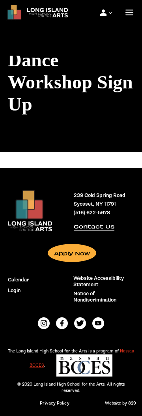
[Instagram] (44, 323)
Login (14, 290)
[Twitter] (80, 323)
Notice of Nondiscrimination (94, 296)
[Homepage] (36, 14)
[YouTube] (98, 323)
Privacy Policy (54, 403)
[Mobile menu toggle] (129, 13)
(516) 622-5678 (92, 212)
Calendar (18, 280)
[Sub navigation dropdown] (103, 12)
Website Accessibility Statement (98, 281)
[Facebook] (62, 323)
